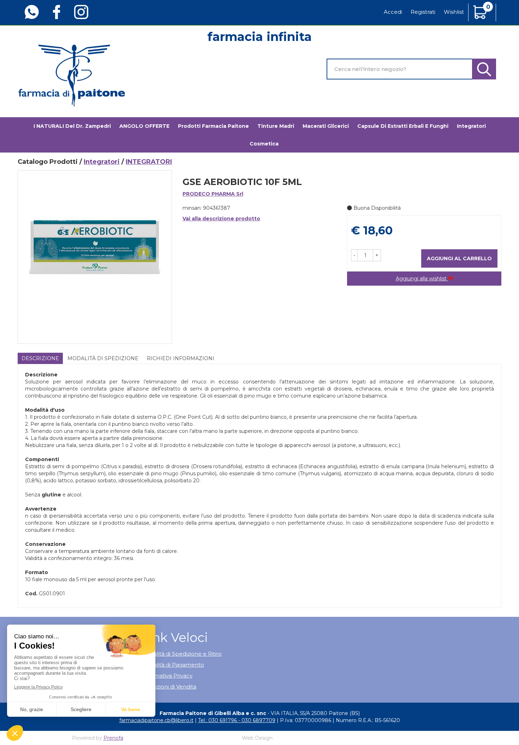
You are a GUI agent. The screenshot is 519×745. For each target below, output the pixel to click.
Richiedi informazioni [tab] (180, 358)
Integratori (102, 162)
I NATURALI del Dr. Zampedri (72, 126)
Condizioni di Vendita (168, 686)
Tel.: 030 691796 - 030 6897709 (236, 720)
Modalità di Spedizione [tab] (102, 358)
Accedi (393, 11)
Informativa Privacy (166, 675)
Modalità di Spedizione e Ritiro (181, 653)
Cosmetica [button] (264, 144)
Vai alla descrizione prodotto (221, 218)
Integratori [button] (471, 126)
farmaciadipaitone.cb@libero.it (156, 720)
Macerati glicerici (326, 126)
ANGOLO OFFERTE (144, 126)
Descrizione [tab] (40, 358)
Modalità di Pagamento (172, 664)
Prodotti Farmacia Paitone (213, 126)
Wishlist (454, 11)
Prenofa (113, 738)
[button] (354, 255)
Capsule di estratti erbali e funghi (402, 126)
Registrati (423, 11)
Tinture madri (275, 126)
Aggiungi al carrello (459, 258)
